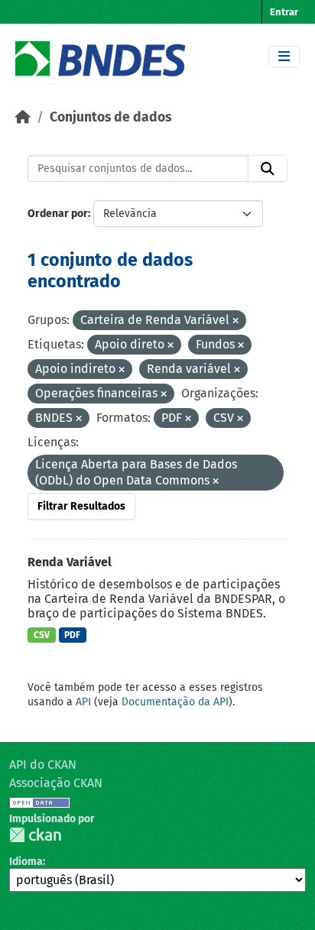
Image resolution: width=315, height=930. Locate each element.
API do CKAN (42, 764)
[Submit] (267, 169)
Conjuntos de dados (110, 117)
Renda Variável (70, 562)
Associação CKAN (55, 783)
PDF (72, 635)
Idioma (26, 861)
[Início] (23, 117)
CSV (42, 635)
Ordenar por (58, 213)
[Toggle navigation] (284, 57)
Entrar (284, 12)
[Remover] (235, 321)
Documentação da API (175, 701)
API (83, 701)
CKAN (35, 835)
